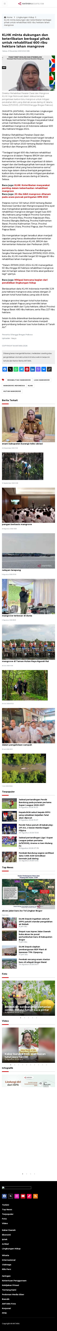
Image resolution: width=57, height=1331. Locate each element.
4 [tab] (32, 1017)
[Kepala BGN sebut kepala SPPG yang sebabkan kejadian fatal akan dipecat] (9, 816)
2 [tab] (24, 1017)
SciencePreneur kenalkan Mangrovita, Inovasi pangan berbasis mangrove (26, 523)
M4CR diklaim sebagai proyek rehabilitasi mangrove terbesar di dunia (24, 614)
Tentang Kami (9, 1290)
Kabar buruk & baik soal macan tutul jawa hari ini (25, 1055)
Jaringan (6, 1276)
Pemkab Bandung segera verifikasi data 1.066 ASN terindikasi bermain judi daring (36, 856)
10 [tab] (46, 1064)
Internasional (8, 1260)
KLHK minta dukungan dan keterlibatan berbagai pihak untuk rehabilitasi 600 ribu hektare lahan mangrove (27, 22)
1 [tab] (20, 1017)
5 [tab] (36, 1017)
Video (5, 1021)
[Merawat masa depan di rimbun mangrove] (25, 685)
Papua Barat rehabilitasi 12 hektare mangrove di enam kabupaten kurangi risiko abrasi (28, 442)
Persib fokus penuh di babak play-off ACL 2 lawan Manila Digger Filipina (36, 828)
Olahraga (6, 1264)
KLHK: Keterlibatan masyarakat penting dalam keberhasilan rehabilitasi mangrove (26, 188)
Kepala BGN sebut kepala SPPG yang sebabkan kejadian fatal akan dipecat (34, 815)
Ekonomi (6, 1235)
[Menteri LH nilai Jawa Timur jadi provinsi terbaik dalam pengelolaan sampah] (28, 725)
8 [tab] (38, 1064)
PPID (4, 1313)
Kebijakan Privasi (10, 1285)
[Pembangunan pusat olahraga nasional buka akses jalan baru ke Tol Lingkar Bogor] (28, 891)
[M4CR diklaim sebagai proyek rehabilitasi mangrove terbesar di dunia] (28, 596)
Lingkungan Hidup (25, 17)
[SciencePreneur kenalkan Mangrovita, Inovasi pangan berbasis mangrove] (28, 505)
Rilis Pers (6, 1269)
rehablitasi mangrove (19, 380)
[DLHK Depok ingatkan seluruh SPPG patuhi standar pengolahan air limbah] (9, 922)
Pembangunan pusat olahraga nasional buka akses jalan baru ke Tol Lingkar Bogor (26, 909)
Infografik (7, 1068)
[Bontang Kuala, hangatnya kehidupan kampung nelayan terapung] (28, 550)
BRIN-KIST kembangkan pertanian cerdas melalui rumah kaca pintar (28, 1008)
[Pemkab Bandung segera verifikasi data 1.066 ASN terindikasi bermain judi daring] (9, 857)
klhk (30, 386)
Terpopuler (8, 791)
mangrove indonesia (14, 386)
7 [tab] (34, 1064)
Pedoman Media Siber (13, 1294)
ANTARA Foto (9, 1304)
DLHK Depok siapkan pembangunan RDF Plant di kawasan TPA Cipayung (33, 949)
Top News (7, 867)
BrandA (5, 1299)
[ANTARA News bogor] (31, 3)
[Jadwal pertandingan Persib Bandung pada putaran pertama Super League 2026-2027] (9, 803)
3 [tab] (28, 1017)
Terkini (5, 1205)
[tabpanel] (28, 998)
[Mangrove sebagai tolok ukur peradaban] (24, 768)
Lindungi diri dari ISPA (19, 1165)
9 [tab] (42, 1064)
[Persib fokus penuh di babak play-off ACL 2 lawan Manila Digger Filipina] (9, 829)
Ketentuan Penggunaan (14, 1280)
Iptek (4, 1239)
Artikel (5, 1244)
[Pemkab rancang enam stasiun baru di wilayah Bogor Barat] (9, 963)
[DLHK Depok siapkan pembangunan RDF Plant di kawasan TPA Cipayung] (9, 950)
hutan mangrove (12, 391)
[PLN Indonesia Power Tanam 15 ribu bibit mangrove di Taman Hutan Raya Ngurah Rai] (28, 642)
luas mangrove (42, 380)
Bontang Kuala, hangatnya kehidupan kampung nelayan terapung (27, 568)
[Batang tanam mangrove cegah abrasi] (22, 466)
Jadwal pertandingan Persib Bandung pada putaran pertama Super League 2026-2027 (35, 802)
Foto (4, 974)
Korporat (6, 1308)
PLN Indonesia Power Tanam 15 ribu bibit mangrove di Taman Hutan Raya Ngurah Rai (25, 660)
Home (9, 17)
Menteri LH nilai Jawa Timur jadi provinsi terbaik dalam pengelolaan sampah (27, 743)
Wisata (5, 1255)
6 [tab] (30, 1064)
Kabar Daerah (9, 1230)
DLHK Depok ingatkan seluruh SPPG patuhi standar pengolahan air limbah (35, 922)
